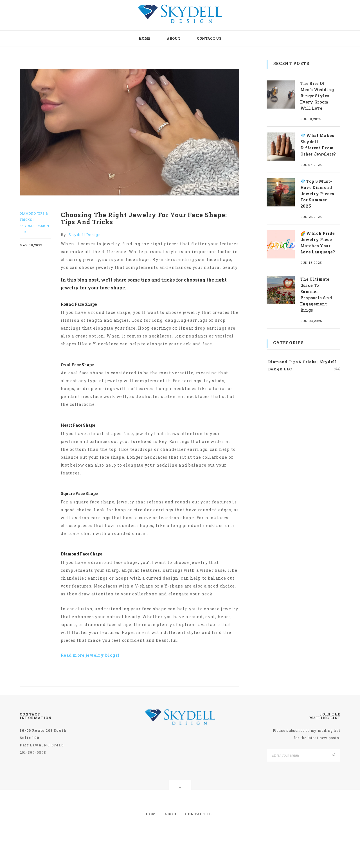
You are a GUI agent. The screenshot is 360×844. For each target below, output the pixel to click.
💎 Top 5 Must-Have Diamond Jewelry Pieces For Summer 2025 (317, 194)
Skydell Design (85, 234)
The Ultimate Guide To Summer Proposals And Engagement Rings (316, 294)
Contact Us (209, 38)
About (173, 38)
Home (144, 38)
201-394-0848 (33, 752)
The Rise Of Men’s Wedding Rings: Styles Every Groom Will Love (317, 96)
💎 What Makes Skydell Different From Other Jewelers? (318, 145)
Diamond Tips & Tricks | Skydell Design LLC (304, 365)
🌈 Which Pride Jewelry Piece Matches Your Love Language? (317, 243)
